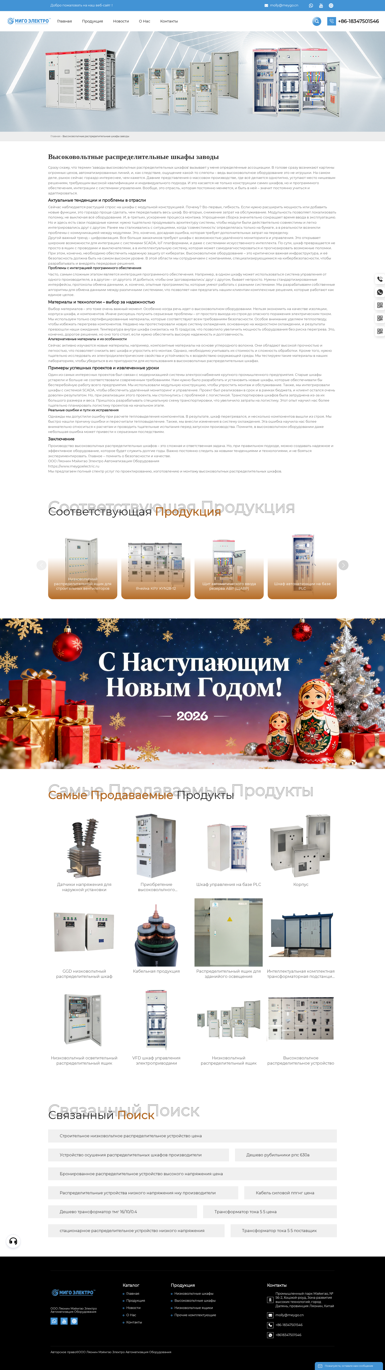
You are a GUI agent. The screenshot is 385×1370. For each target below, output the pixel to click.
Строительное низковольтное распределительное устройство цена (131, 1135)
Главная (64, 21)
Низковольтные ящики (193, 1308)
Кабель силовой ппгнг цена (285, 1192)
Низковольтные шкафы (194, 1294)
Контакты (169, 21)
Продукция (92, 21)
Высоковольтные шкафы (195, 1301)
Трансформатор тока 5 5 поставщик (279, 1230)
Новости (121, 21)
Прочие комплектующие (195, 1315)
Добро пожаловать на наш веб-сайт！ (82, 5)
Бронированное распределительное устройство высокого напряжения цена (141, 1173)
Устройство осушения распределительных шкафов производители (131, 1155)
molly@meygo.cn (284, 5)
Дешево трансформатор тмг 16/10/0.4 (98, 1211)
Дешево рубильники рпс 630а (278, 1155)
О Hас (144, 21)
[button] (343, 565)
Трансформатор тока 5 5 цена (246, 1211)
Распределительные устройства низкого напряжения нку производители (138, 1192)
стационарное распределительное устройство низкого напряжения (132, 1230)
